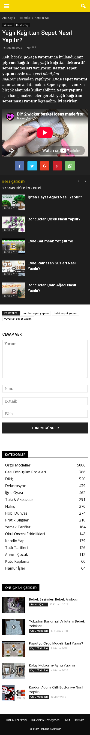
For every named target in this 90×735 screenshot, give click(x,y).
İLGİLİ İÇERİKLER (13, 181)
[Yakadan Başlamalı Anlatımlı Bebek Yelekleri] (13, 627)
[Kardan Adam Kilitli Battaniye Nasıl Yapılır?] (13, 693)
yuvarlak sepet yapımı (18, 318)
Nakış (10, 506)
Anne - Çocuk (16, 554)
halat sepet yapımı (65, 313)
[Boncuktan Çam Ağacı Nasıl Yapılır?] (13, 290)
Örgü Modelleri (18, 465)
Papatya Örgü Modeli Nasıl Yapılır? (56, 643)
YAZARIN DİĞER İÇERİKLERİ (21, 188)
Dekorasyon (15, 485)
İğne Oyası (14, 492)
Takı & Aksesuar (19, 499)
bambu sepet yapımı (36, 313)
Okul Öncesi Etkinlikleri (25, 533)
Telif (67, 720)
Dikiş (9, 478)
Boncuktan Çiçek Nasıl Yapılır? (54, 219)
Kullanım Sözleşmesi (45, 720)
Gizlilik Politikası (16, 720)
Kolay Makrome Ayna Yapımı (52, 665)
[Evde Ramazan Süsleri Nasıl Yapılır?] (13, 268)
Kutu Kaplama (17, 561)
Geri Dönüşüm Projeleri (25, 471)
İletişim (79, 720)
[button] (83, 6)
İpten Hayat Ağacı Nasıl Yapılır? (55, 197)
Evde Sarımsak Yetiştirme (50, 241)
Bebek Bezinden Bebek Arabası (53, 599)
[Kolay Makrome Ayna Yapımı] (13, 671)
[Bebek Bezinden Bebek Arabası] (13, 605)
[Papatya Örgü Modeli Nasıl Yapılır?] (13, 649)
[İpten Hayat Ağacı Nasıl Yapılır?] (13, 202)
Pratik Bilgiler (17, 520)
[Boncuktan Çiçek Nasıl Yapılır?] (13, 224)
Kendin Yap (22, 25)
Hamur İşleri (15, 568)
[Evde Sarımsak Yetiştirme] (13, 246)
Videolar (8, 25)
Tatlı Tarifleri (16, 547)
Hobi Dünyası (16, 513)
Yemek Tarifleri (18, 526)
